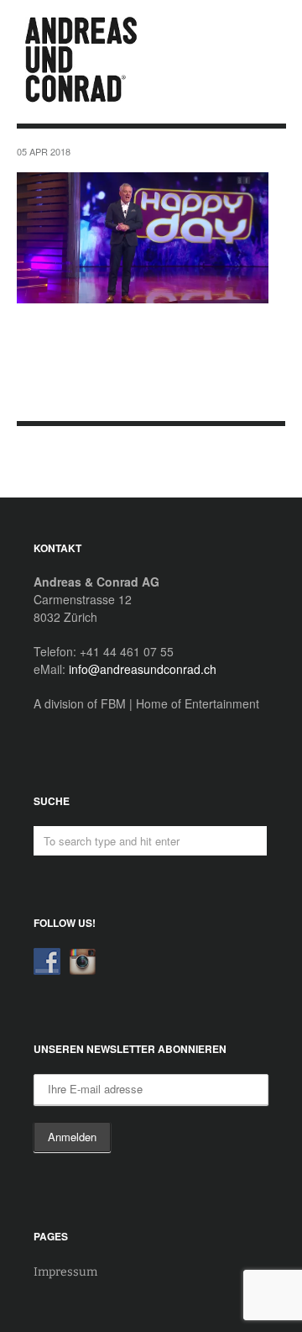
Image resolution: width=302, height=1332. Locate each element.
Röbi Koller (49, 462)
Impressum (65, 1272)
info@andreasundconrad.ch (142, 669)
